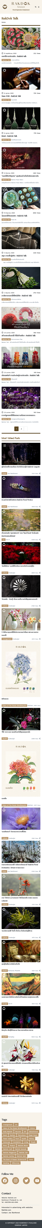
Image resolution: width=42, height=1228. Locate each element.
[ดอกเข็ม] (21, 768)
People (4, 1004)
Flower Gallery (8, 1139)
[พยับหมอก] (21, 669)
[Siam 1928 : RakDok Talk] (21, 78)
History (4, 1103)
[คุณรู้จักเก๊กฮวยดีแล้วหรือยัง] (21, 951)
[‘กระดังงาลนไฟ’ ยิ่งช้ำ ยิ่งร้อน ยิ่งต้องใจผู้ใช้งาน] (21, 917)
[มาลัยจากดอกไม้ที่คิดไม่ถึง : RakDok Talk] (21, 278)
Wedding (6, 1163)
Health (4, 739)
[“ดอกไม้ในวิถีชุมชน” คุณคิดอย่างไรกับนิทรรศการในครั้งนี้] (21, 158)
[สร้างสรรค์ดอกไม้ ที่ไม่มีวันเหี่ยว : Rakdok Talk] (21, 317)
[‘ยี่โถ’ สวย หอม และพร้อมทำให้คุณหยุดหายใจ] (21, 719)
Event (4, 473)
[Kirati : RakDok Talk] (21, 118)
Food (17, 1139)
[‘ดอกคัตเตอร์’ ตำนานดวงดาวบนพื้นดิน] (21, 818)
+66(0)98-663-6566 (11, 1202)
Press (5, 1145)
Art (3, 540)
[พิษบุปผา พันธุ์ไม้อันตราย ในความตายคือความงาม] (21, 1017)
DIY (25, 1132)
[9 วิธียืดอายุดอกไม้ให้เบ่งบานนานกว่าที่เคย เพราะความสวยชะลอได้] (21, 619)
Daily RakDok (7, 1132)
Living (26, 1142)
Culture (4, 573)
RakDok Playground (9, 1152)
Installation (17, 1142)
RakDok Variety (8, 1156)
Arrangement (7, 639)
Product (12, 1145)
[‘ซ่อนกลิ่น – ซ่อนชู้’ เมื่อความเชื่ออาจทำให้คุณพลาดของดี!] (21, 586)
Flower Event (33, 1135)
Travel (31, 1159)
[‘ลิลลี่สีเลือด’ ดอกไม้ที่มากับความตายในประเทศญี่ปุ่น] (21, 553)
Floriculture (22, 1135)
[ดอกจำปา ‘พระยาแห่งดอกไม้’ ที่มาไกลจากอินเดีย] (21, 1083)
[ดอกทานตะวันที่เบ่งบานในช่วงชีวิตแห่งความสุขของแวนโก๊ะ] (21, 984)
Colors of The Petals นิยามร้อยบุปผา (14, 705)
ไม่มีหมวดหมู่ (15, 1163)
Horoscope (6, 1142)
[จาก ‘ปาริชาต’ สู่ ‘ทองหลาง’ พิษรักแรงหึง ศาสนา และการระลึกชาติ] (21, 884)
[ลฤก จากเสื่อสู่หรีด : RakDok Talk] (21, 238)
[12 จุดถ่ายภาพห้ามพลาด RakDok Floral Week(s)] (21, 486)
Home (4, 22)
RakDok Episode (20, 1149)
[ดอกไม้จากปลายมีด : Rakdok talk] (21, 38)
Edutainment (33, 1132)
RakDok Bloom (23, 1145)
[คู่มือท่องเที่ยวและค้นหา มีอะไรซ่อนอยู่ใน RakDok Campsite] (21, 453)
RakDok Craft (7, 1149)
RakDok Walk (21, 1156)
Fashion (12, 1135)
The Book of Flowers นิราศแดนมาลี (14, 1159)
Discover (18, 1132)
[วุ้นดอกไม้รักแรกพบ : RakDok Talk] (21, 198)
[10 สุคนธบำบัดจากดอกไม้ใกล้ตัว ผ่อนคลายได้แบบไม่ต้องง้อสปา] (21, 1050)
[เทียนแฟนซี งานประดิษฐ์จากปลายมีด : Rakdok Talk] (21, 357)
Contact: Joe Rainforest (11, 1212)
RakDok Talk (6, 60)
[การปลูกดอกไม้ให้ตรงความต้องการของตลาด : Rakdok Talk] (21, 397)
